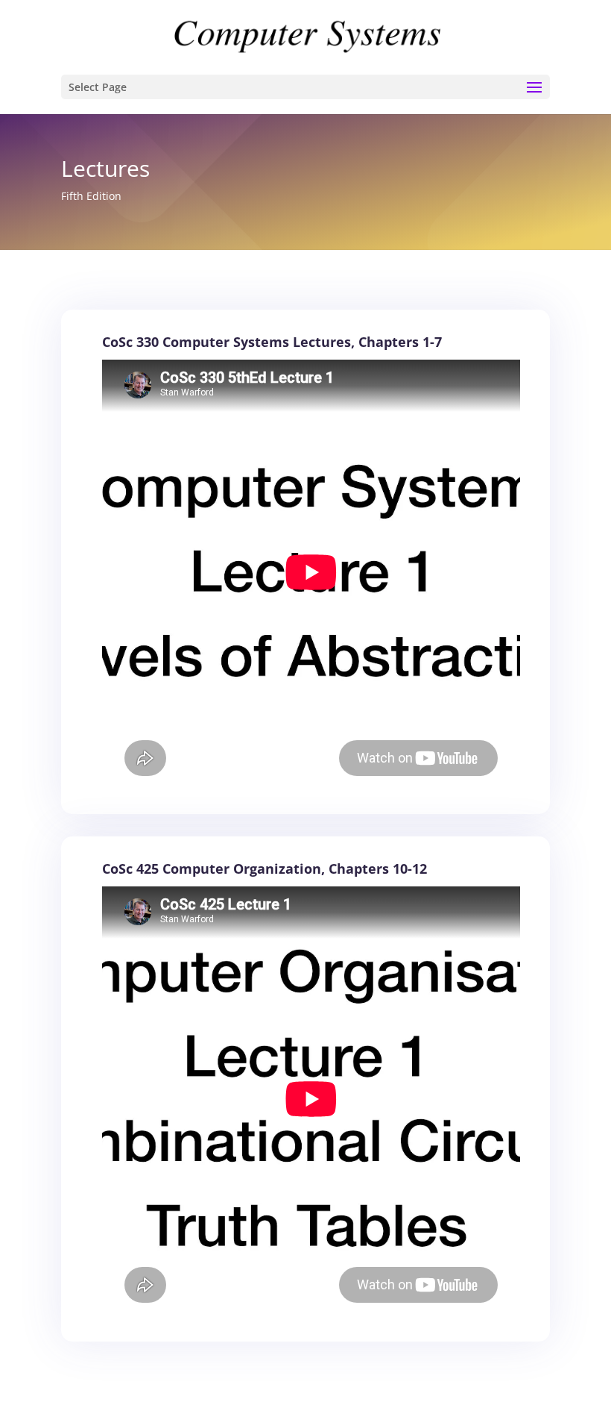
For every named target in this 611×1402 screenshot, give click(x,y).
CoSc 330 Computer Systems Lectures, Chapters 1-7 (272, 342)
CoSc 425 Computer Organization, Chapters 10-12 (264, 868)
